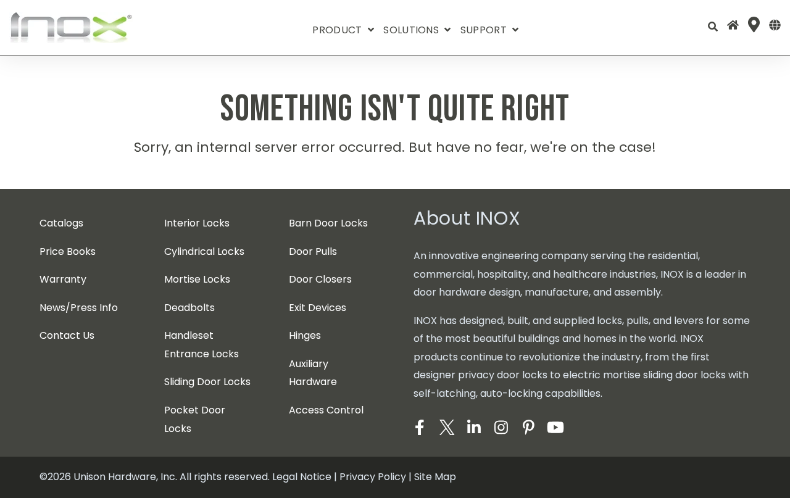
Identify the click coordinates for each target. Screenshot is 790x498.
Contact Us (67, 335)
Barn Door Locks (328, 223)
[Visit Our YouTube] (555, 427)
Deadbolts (189, 308)
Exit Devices (317, 308)
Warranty (63, 279)
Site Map (435, 477)
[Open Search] (713, 26)
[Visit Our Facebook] (419, 427)
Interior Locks (197, 223)
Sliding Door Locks (207, 382)
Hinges (305, 335)
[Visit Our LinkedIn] (474, 427)
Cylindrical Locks (204, 251)
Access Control (326, 410)
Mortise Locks (197, 279)
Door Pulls (313, 251)
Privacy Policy (372, 477)
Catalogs (61, 223)
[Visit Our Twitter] (446, 427)
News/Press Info (79, 308)
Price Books (68, 251)
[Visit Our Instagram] (501, 427)
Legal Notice (301, 477)
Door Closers (320, 279)
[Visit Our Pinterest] (528, 427)
